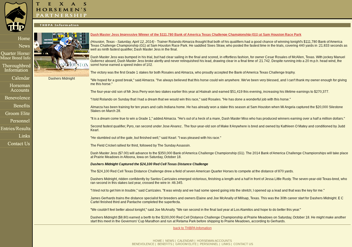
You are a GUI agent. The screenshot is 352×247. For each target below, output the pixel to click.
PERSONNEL (209, 244)
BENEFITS (165, 244)
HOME (157, 240)
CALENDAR (185, 240)
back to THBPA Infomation (192, 228)
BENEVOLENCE (143, 244)
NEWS (169, 240)
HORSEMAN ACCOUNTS (214, 240)
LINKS (226, 244)
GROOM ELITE (186, 244)
